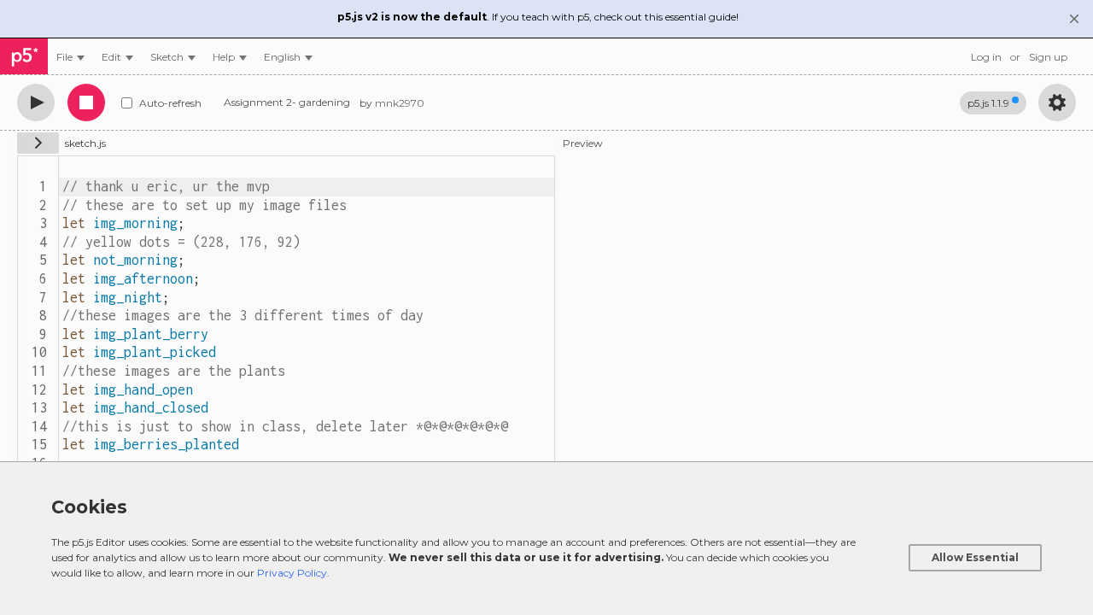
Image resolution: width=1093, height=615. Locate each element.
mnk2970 (399, 103)
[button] (288, 56)
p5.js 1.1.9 (988, 103)
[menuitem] (70, 56)
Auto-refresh (170, 103)
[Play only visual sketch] (36, 102)
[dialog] (546, 538)
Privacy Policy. (293, 572)
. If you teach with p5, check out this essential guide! (538, 16)
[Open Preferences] (1057, 102)
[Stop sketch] (86, 102)
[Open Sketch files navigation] (38, 143)
